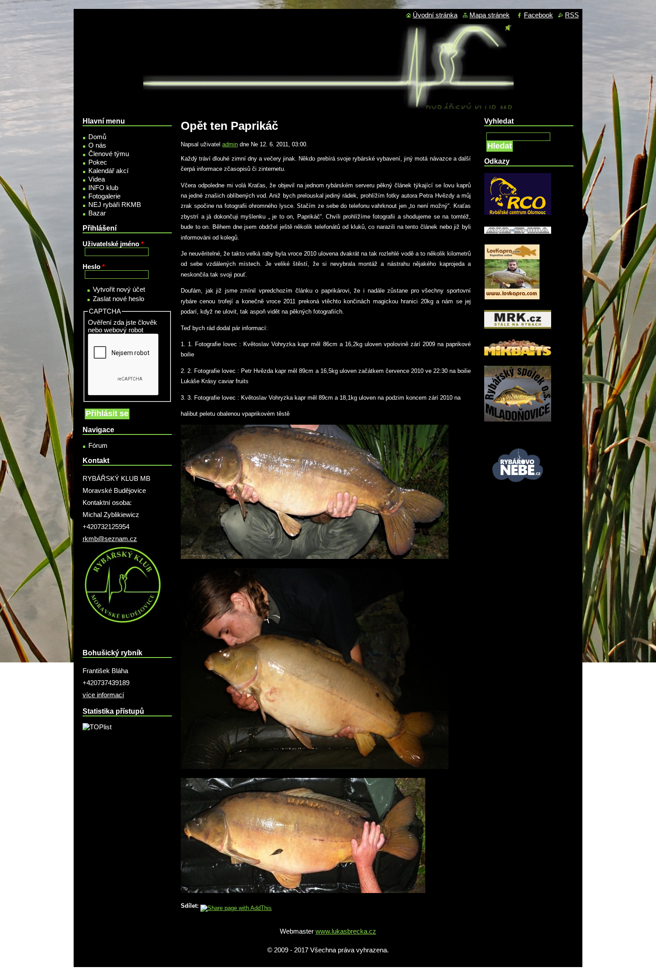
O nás (97, 145)
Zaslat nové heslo (118, 298)
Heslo (94, 266)
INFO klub (103, 187)
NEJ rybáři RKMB (114, 204)
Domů (97, 137)
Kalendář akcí (108, 170)
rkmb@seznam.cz (110, 538)
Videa (96, 179)
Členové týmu (108, 153)
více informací (103, 695)
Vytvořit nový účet (119, 289)
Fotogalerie (104, 196)
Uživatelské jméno (113, 244)
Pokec (97, 162)
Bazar (97, 213)
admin (230, 144)
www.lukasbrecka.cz (346, 931)
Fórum (98, 445)
